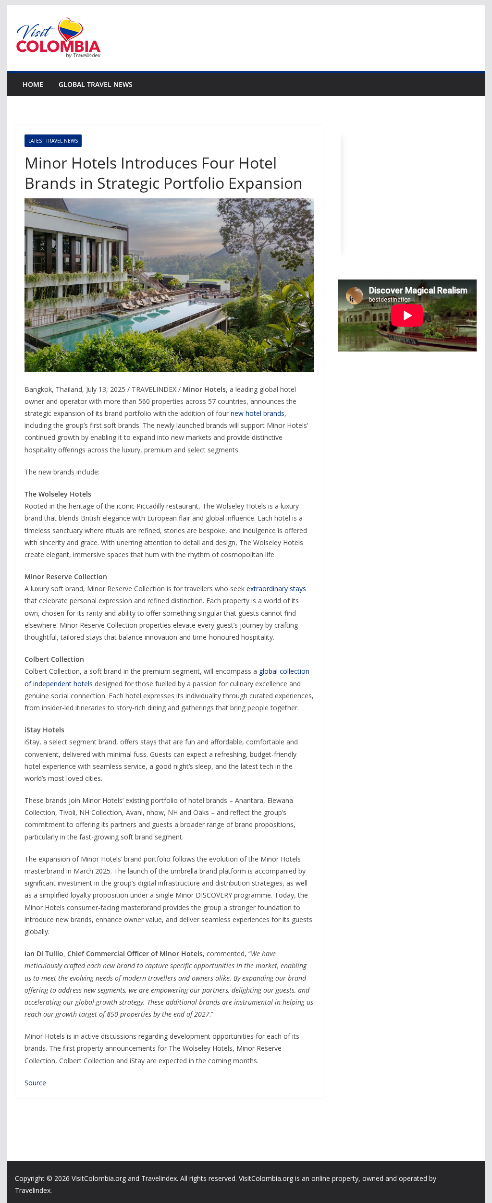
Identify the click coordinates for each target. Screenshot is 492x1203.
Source (35, 1082)
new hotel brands (257, 413)
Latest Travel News (53, 140)
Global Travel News (96, 84)
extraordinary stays (276, 588)
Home (33, 84)
